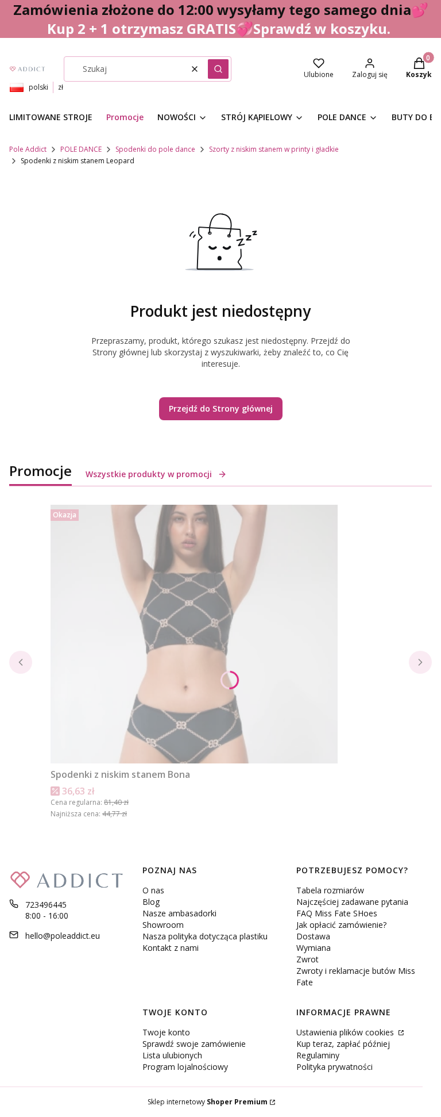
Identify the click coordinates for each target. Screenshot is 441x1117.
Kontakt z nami (170, 947)
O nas (153, 890)
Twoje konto (166, 1032)
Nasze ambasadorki (179, 913)
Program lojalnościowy (185, 1066)
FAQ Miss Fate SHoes (336, 913)
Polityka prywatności (334, 1066)
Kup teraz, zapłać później (343, 1043)
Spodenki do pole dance (155, 149)
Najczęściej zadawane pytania (352, 901)
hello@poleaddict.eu (62, 935)
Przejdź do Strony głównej (221, 408)
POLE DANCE (81, 149)
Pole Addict (28, 149)
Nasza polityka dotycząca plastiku (205, 936)
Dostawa (313, 936)
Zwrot (307, 959)
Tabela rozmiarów (330, 890)
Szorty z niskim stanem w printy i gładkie (274, 149)
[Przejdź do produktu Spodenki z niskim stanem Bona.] (194, 634)
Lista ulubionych (172, 1055)
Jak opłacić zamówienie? (341, 924)
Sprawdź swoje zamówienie (194, 1043)
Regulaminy (317, 1055)
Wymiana (313, 947)
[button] (218, 69)
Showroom (163, 924)
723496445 (46, 904)
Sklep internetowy (208, 1102)
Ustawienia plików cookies (346, 1032)
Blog (151, 901)
